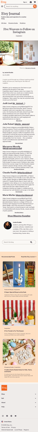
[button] (6, 421)
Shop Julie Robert (19, 143)
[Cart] (35, 2)
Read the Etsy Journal (28, 257)
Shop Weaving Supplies (19, 216)
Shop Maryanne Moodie (19, 169)
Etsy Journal (10, 13)
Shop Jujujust (19, 120)
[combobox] (18, 6)
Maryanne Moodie (30, 68)
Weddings (22, 23)
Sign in (25, 2)
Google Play (21, 412)
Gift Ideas (3, 23)
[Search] (35, 6)
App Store (7, 412)
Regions (26, 430)
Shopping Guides (13, 23)
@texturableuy (24, 172)
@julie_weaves (22, 124)
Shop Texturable (19, 191)
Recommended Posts (8, 257)
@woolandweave (24, 195)
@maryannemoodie (12, 148)
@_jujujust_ (18, 103)
